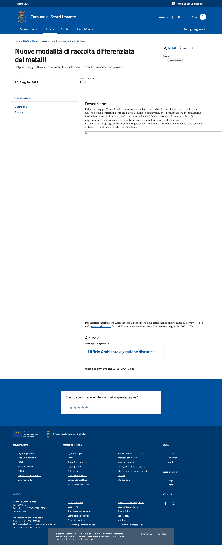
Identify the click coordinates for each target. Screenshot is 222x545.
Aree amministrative (27, 457)
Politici (21, 471)
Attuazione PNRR (75, 502)
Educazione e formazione (79, 484)
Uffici (20, 462)
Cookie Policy (123, 515)
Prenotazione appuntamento (80, 511)
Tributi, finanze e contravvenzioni (132, 471)
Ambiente (72, 457)
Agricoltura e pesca (76, 453)
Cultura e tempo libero (77, 480)
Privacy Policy (124, 511)
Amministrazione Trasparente (131, 502)
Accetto (162, 534)
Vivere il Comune (85, 29)
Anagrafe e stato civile (77, 462)
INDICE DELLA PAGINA (22, 98)
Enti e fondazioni (25, 466)
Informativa (146, 534)
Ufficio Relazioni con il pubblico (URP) (29, 517)
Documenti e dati (25, 480)
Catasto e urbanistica (77, 475)
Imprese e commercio (127, 457)
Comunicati (172, 457)
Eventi (170, 484)
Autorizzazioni (74, 471)
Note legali (122, 520)
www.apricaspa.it (101, 326)
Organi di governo (26, 453)
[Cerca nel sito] (203, 17)
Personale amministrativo (29, 475)
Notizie (170, 453)
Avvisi (170, 462)
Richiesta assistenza (77, 520)
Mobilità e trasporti (126, 462)
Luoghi (170, 480)
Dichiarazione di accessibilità (130, 524)
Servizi (65, 29)
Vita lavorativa (124, 480)
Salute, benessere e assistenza (131, 466)
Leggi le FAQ (73, 507)
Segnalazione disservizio (78, 515)
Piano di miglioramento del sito (81, 524)
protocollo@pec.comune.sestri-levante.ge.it (37, 524)
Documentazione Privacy (129, 507)
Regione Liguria (22, 3)
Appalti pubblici (74, 466)
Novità (50, 29)
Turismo (121, 475)
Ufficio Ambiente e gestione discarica (121, 351)
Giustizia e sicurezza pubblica (130, 453)
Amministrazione (29, 29)
